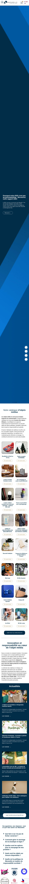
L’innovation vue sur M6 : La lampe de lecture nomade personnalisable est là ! (14, 767)
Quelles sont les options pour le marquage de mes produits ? (13, 847)
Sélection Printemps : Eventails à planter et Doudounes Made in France (14, 736)
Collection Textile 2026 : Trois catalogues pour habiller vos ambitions (14, 796)
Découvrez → (8, 212)
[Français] (25, 1)
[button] (14, 402)
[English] (27, 1)
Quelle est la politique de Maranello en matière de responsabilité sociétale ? (13, 861)
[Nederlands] (25, 3)
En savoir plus (7, 460)
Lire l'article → (6, 716)
